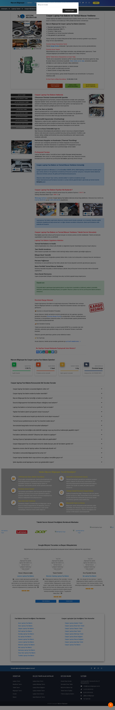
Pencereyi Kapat (69, 10)
